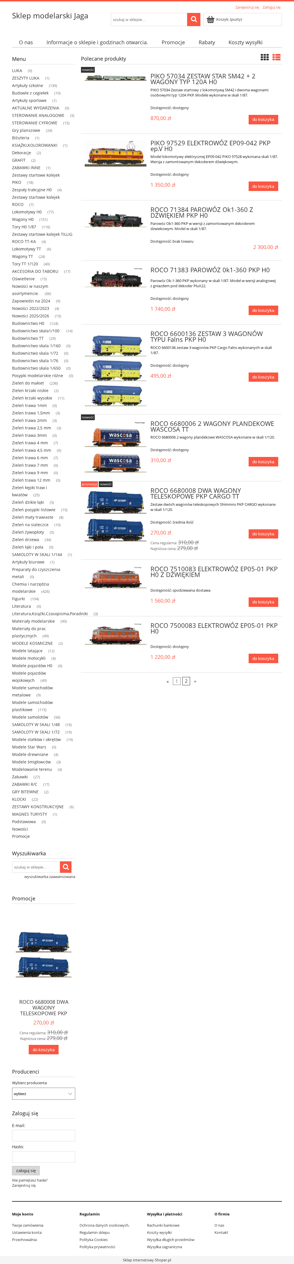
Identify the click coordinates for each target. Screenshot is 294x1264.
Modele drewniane (30, 754)
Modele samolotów (30, 717)
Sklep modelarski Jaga (50, 15)
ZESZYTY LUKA (25, 78)
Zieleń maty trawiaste (32, 517)
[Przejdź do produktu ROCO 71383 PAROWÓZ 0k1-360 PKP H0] (115, 279)
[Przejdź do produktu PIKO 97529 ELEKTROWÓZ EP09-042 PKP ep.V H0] (115, 153)
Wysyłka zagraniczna (164, 1246)
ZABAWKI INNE (26, 167)
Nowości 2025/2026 (30, 316)
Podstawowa (24, 821)
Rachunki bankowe (163, 1225)
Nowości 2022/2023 (30, 308)
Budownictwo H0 (28, 323)
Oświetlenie (23, 278)
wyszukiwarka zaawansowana (49, 876)
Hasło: (18, 1146)
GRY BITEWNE (25, 791)
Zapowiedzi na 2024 (31, 301)
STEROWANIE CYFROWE (34, 123)
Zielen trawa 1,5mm (31, 413)
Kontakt (221, 1232)
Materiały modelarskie (33, 621)
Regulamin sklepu (95, 1232)
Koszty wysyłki (159, 1232)
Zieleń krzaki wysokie (32, 398)
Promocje (21, 836)
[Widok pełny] (276, 57)
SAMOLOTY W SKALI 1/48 (36, 724)
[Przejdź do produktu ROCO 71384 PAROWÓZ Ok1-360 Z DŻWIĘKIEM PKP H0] (115, 219)
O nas (219, 1225)
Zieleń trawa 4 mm (30, 442)
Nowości (20, 829)
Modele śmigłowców (31, 762)
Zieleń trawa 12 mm (31, 480)
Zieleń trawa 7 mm (30, 465)
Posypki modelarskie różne (37, 375)
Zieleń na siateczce (30, 524)
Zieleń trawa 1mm (29, 405)
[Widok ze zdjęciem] (265, 57)
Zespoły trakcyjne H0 (32, 189)
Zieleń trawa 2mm (29, 420)
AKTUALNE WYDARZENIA (35, 108)
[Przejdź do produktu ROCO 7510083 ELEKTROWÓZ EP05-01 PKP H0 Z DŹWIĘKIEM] (115, 579)
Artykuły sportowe (29, 100)
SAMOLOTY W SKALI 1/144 (37, 554)
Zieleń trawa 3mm (29, 435)
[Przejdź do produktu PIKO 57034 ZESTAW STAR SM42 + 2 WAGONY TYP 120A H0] (115, 78)
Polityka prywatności (97, 1246)
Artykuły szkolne (27, 85)
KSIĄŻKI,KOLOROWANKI (34, 145)
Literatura (21, 606)
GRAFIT (19, 160)
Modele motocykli (29, 658)
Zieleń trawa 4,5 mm (31, 450)
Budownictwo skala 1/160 (36, 345)
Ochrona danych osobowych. (104, 1225)
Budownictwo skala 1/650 (36, 368)
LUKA (17, 70)
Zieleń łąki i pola (27, 547)
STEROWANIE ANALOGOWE (38, 115)
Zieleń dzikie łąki (28, 502)
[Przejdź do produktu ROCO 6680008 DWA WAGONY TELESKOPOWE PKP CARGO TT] (115, 514)
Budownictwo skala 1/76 (35, 360)
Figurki (18, 598)
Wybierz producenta (29, 1083)
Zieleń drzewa (25, 539)
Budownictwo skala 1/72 (35, 353)
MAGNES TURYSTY (29, 814)
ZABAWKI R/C (24, 784)
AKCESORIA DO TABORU (35, 271)
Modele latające (27, 650)
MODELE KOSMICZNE (32, 643)
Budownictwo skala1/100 (36, 330)
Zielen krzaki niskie (30, 390)
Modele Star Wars (29, 747)
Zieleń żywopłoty (28, 532)
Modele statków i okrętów (36, 739)
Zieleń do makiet (28, 383)
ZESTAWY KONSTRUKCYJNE (38, 806)
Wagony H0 (23, 219)
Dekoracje (21, 152)
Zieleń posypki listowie (33, 509)
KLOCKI (19, 799)
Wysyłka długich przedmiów (170, 1239)
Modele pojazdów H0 (32, 665)
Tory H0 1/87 (24, 226)
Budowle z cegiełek (30, 93)
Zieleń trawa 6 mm (30, 457)
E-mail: (18, 1125)
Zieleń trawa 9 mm (30, 472)
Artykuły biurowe (28, 562)
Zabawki (20, 776)
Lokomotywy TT (26, 249)
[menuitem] (26, 42)
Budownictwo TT (28, 338)
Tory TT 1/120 (25, 264)
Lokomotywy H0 (27, 212)
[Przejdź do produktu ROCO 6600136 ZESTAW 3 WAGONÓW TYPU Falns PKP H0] (115, 369)
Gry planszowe (26, 130)
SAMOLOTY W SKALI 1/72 (36, 732)
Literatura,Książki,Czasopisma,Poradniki (50, 613)
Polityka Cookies (94, 1239)
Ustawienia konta (27, 1232)
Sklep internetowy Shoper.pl (147, 1260)
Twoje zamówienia (27, 1225)
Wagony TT (22, 256)
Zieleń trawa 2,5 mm (31, 428)
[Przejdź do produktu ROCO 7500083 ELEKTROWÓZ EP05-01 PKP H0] (115, 636)
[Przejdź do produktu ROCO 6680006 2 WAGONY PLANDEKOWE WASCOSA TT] (115, 447)
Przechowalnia (24, 1239)
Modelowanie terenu (32, 769)
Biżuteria (20, 137)
